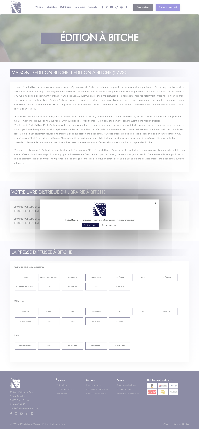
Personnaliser (109, 225)
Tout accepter (91, 225)
